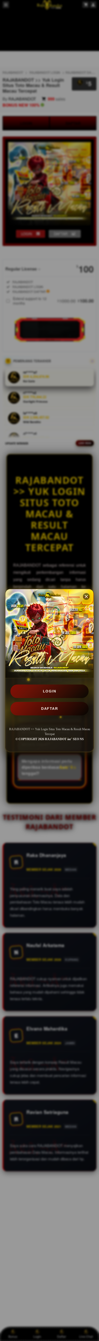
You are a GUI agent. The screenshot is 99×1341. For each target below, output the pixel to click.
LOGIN (49, 691)
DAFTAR (49, 708)
